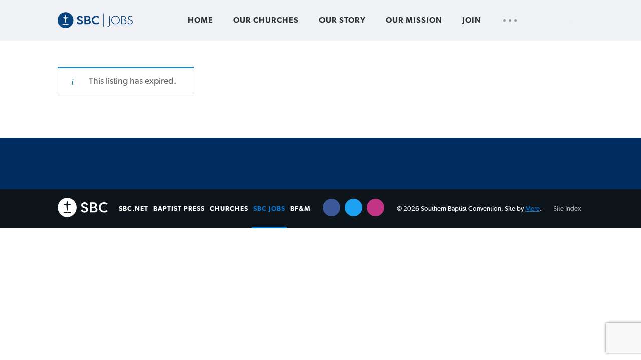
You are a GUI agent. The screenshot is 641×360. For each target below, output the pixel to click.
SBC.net (133, 209)
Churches (229, 209)
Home (200, 20)
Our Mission (414, 20)
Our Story (342, 20)
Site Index (567, 209)
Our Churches (266, 20)
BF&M (300, 209)
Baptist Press (179, 209)
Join (471, 20)
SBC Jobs (269, 209)
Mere (532, 209)
